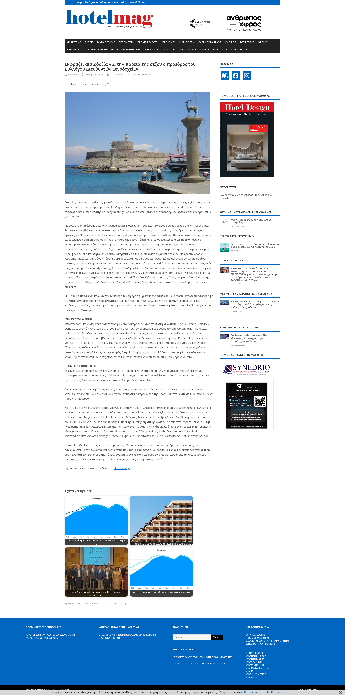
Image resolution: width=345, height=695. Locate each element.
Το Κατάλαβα (275, 692)
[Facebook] (236, 75)
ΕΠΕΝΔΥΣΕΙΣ (74, 49)
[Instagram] (247, 75)
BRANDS (263, 42)
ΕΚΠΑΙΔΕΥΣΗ (126, 42)
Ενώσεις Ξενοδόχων (119, 603)
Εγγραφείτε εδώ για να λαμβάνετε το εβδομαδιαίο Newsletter (246, 196)
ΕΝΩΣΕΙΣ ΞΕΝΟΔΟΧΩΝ (138, 74)
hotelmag (73, 74)
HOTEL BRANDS (118, 74)
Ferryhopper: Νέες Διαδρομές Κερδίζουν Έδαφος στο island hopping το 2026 (255, 245)
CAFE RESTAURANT (210, 42)
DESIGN (205, 49)
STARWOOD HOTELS (97, 603)
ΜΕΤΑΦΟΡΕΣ (152, 49)
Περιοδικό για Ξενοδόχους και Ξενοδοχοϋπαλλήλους (111, 2)
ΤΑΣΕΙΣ (89, 42)
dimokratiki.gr (122, 468)
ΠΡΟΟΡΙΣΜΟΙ (188, 49)
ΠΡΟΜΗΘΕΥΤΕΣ (130, 49)
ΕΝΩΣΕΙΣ (230, 42)
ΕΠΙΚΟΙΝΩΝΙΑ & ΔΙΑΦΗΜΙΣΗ (230, 49)
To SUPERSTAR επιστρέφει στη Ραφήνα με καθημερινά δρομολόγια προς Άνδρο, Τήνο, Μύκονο (255, 304)
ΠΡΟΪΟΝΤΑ (169, 42)
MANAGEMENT (106, 42)
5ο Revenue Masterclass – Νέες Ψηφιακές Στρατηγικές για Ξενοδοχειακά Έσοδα (250, 338)
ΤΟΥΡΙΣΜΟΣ (247, 42)
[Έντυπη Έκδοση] (225, 75)
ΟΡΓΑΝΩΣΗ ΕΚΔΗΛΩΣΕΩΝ (101, 49)
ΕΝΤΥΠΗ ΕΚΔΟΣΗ (148, 42)
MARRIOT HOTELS (77, 603)
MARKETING (73, 42)
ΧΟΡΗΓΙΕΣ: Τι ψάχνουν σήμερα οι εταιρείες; (251, 221)
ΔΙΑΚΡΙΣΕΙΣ (170, 49)
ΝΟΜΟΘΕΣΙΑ (187, 42)
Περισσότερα (253, 692)
